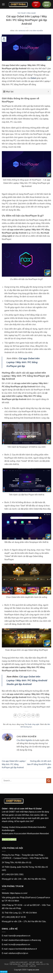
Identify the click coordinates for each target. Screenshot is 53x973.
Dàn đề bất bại (28, 964)
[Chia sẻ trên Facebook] (20, 715)
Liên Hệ (32, 966)
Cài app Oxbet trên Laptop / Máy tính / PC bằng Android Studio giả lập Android (27, 680)
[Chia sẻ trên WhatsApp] (15, 715)
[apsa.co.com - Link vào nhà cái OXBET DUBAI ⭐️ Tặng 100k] (18, 4)
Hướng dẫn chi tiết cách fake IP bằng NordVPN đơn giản (39, 764)
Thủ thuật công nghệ (27, 13)
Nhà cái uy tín (42, 964)
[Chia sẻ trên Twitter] (24, 715)
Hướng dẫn (23, 966)
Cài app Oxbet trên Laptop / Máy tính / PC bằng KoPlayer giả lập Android (14, 764)
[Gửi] (48, 780)
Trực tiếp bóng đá (12, 964)
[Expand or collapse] (48, 91)
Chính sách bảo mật (18, 962)
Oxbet (4, 809)
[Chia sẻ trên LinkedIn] (38, 715)
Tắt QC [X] (3, 972)
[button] (3, 4)
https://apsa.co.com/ (32, 812)
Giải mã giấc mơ (36, 962)
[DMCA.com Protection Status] (9, 839)
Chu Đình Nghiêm (36, 30)
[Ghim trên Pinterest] (33, 715)
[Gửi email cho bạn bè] (29, 715)
